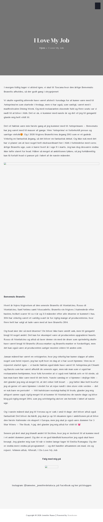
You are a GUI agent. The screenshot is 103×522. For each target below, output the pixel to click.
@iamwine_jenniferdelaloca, (40, 485)
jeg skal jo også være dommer (72, 420)
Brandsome (72, 515)
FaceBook (65, 485)
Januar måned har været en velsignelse (25, 356)
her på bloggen (83, 485)
